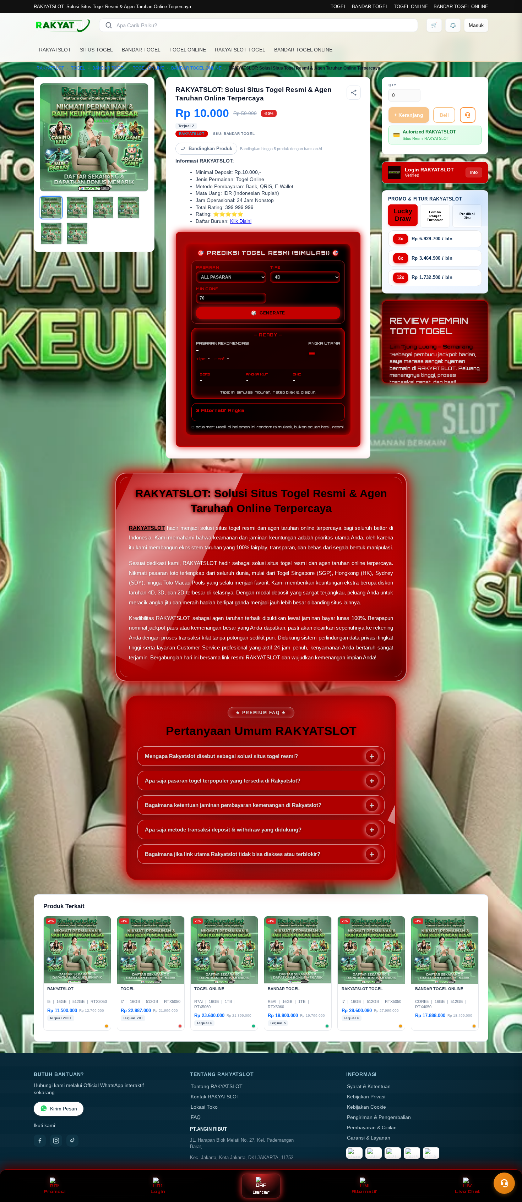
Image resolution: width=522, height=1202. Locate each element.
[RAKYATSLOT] (62, 25)
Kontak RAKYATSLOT (215, 1096)
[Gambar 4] (128, 207)
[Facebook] (40, 1141)
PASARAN (207, 267)
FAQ (196, 1117)
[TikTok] (72, 1141)
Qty (392, 85)
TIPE (275, 267)
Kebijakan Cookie (366, 1107)
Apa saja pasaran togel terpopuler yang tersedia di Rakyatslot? (222, 781)
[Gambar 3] (103, 207)
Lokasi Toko (204, 1107)
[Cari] (108, 25)
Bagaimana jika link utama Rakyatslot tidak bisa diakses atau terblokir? (232, 854)
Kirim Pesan (63, 1109)
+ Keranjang (408, 115)
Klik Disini (240, 221)
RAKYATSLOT (55, 50)
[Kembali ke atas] (506, 1166)
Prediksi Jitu (467, 216)
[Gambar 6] (77, 233)
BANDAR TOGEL (370, 6)
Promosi (54, 1191)
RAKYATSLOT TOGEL (240, 50)
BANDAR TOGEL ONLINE (461, 6)
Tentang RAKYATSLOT (217, 1086)
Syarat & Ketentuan (369, 1086)
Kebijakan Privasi (366, 1096)
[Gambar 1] (51, 207)
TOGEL (338, 6)
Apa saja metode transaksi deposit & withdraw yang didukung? (223, 830)
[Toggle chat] (504, 1183)
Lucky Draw (403, 215)
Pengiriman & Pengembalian (379, 1117)
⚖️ (453, 25)
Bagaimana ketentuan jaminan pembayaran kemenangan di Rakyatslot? (233, 805)
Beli (444, 115)
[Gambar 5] (51, 233)
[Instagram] (56, 1141)
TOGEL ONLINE (411, 6)
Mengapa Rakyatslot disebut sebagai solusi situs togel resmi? (221, 756)
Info (474, 172)
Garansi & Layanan (368, 1138)
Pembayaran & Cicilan (372, 1127)
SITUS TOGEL (96, 50)
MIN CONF (207, 288)
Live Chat (467, 1191)
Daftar (261, 1192)
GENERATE (268, 313)
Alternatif (364, 1191)
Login (158, 1191)
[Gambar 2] (77, 207)
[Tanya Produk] (467, 115)
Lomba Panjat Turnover (435, 216)
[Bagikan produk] (354, 93)
